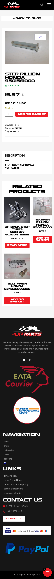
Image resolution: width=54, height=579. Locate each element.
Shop (6, 446)
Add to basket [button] (42, 239)
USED (6, 455)
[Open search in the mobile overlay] (41, 4)
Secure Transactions (13, 489)
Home (6, 442)
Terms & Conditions (13, 480)
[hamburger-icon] (49, 5)
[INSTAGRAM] (30, 360)
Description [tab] (15, 155)
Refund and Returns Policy (16, 485)
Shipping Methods (12, 493)
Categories (9, 450)
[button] (47, 572)
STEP (18, 128)
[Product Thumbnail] (40, 37)
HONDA (14, 131)
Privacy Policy (10, 476)
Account (8, 459)
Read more (17, 245)
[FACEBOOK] (24, 360)
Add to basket (32, 114)
